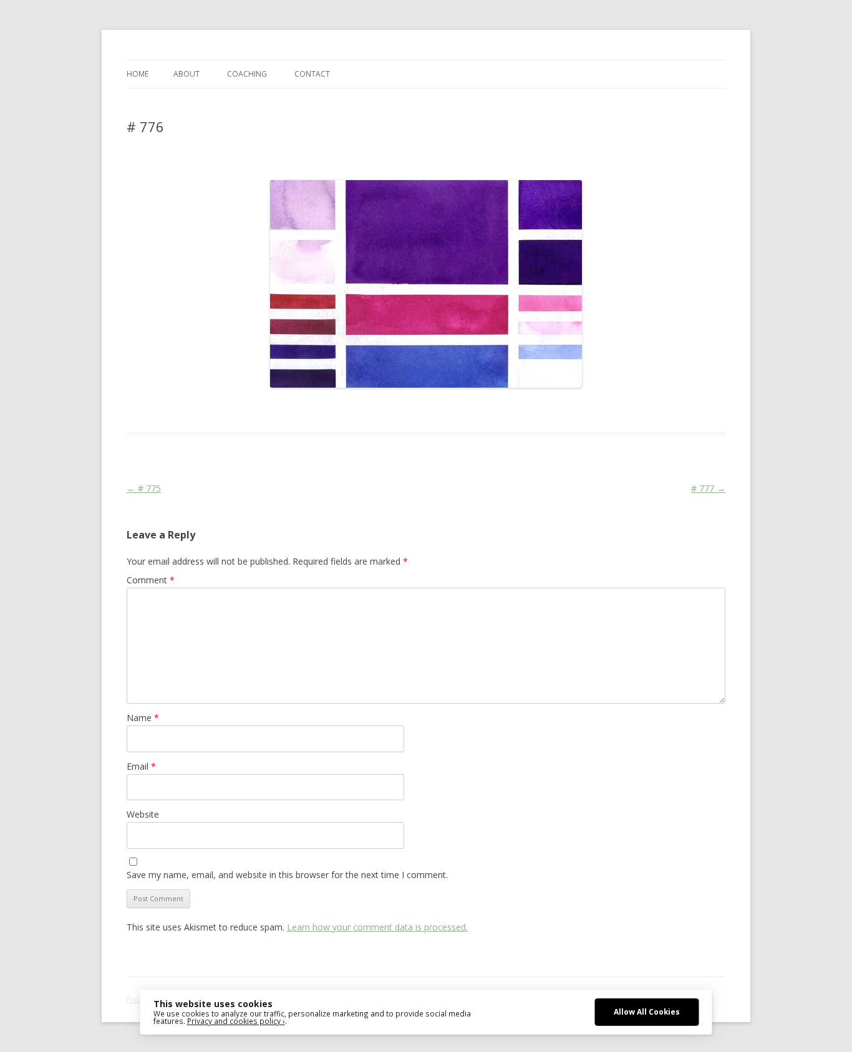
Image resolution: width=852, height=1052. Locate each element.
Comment (151, 580)
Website (143, 814)
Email (141, 766)
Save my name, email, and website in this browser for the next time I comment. (287, 875)
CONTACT (312, 74)
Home (137, 74)
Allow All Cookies (647, 1011)
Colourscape (325, 410)
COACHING (247, 74)
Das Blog (237, 410)
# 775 (144, 488)
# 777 (708, 488)
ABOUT (186, 74)
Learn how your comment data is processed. (377, 927)
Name (143, 718)
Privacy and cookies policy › (236, 1021)
